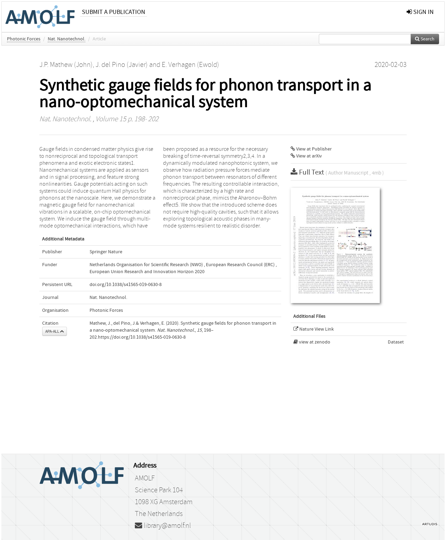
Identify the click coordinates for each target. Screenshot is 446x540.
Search (427, 39)
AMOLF (145, 478)
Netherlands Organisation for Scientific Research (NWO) (146, 265)
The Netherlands (159, 514)
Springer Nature (106, 252)
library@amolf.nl (166, 526)
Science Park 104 (159, 490)
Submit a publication (113, 12)
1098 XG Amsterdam (164, 502)
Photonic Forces (23, 39)
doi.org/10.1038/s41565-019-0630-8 (126, 284)
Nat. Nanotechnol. (66, 39)
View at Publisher (313, 149)
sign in (423, 12)
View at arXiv (308, 156)
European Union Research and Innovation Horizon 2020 (147, 272)
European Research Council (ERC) (240, 265)
